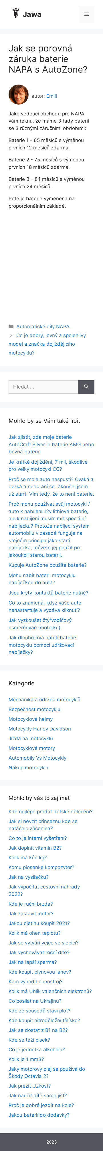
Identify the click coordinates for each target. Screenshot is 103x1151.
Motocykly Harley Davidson (40, 729)
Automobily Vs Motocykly (37, 758)
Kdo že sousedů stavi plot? (39, 1011)
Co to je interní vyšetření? (38, 838)
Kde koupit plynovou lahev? (40, 972)
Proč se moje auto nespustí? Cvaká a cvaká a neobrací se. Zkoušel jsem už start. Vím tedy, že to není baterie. (51, 487)
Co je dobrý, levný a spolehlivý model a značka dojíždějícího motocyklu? (47, 344)
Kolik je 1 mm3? (26, 1059)
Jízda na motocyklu (31, 738)
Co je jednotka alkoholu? (37, 1049)
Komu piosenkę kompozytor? (41, 867)
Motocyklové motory (32, 748)
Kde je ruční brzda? (31, 904)
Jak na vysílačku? (29, 877)
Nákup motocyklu (28, 767)
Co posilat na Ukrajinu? (35, 1001)
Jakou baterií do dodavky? (39, 1115)
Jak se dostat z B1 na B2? (38, 1030)
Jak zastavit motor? (31, 913)
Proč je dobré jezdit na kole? (41, 1105)
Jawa (32, 14)
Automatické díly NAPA (43, 326)
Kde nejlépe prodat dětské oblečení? (51, 811)
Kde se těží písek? (29, 1040)
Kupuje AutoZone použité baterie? (48, 565)
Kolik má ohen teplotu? (35, 933)
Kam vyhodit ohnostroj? (36, 981)
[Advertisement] (51, 261)
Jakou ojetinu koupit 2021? (39, 923)
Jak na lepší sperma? (33, 962)
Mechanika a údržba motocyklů (44, 699)
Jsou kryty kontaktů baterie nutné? (48, 593)
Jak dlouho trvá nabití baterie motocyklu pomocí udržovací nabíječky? (42, 645)
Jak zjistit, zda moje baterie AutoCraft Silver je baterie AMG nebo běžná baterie (51, 444)
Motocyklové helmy (31, 719)
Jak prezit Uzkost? (30, 1086)
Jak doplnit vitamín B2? (35, 848)
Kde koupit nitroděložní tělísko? (44, 1020)
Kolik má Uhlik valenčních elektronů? (50, 991)
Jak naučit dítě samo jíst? (38, 1095)
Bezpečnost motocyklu (34, 709)
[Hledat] (86, 387)
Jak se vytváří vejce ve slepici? (44, 943)
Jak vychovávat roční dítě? (39, 952)
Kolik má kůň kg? (28, 857)
